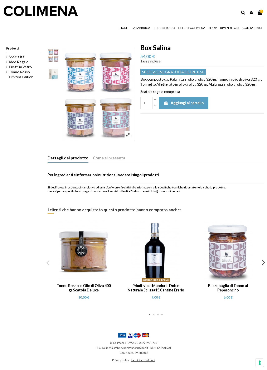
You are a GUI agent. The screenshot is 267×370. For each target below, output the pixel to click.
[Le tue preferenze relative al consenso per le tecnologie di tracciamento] (260, 363)
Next (263, 262)
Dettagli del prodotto (68, 157)
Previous (48, 262)
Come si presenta (109, 157)
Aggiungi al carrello (187, 102)
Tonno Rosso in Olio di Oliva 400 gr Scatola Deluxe (84, 287)
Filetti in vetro (20, 67)
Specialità (16, 57)
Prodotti (12, 48)
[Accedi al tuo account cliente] (251, 12)
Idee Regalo (18, 62)
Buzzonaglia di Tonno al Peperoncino (228, 287)
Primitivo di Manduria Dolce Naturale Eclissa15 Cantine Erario (156, 287)
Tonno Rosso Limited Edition (21, 74)
